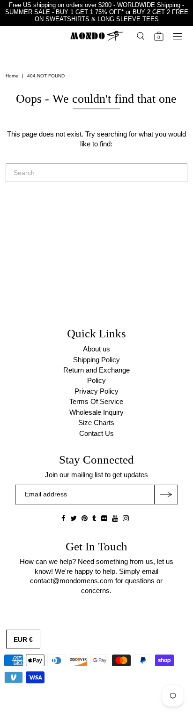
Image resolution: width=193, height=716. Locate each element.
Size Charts (96, 423)
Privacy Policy (96, 391)
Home (12, 75)
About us (96, 349)
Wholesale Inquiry (96, 412)
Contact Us (96, 433)
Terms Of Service (96, 401)
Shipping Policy (96, 360)
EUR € (23, 639)
